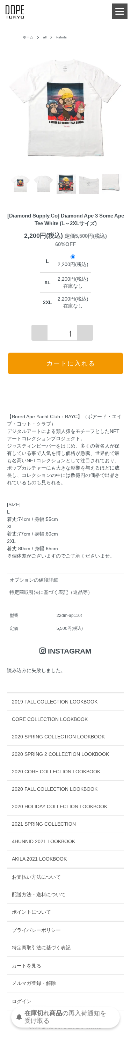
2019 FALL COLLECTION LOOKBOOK (54, 702)
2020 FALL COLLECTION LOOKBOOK (54, 789)
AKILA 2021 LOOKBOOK (39, 859)
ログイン (21, 1001)
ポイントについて (31, 912)
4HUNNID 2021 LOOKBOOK (43, 841)
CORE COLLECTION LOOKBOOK (50, 719)
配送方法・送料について (39, 894)
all (44, 37)
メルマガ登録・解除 (34, 983)
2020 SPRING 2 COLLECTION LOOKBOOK (60, 754)
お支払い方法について (36, 877)
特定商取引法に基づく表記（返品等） (51, 592)
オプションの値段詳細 (33, 580)
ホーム (28, 37)
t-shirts (61, 37)
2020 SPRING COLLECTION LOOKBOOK (58, 736)
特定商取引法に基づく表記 (41, 947)
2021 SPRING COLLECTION (44, 824)
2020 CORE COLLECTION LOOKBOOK (56, 771)
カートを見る (26, 965)
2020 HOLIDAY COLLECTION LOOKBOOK (59, 806)
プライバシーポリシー (36, 930)
